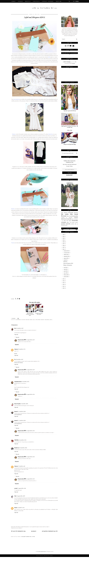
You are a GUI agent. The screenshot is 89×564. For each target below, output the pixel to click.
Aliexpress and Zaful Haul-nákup (39, 314)
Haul (34, 319)
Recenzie (47, 319)
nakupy (42, 319)
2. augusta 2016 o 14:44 (22, 488)
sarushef (15, 488)
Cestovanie (70, 212)
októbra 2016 (66, 254)
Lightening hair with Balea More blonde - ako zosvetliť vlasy (69, 126)
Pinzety (12, 242)
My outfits (64, 214)
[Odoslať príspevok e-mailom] (18, 318)
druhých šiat (50, 134)
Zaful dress (69, 183)
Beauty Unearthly (17, 403)
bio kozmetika (75, 216)
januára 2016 (66, 276)
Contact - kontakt (47, 1)
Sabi (15, 328)
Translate (73, 63)
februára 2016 (66, 274)
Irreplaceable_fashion (18, 381)
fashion (70, 220)
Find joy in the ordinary (18, 362)
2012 (64, 284)
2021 (64, 240)
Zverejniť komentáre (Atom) (28, 536)
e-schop (23, 319)
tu (21, 168)
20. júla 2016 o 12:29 (19, 328)
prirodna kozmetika (65, 224)
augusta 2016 (66, 258)
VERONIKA (16, 440)
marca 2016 (66, 273)
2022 (64, 238)
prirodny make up (74, 223)
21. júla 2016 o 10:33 (25, 381)
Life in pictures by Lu (44, 8)
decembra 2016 (66, 250)
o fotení (70, 222)
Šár (15, 359)
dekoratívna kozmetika (66, 219)
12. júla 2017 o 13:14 (20, 507)
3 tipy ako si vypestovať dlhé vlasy (69, 110)
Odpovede (17, 337)
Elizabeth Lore (16, 447)
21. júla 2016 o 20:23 (22, 411)
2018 (64, 245)
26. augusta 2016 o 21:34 (30, 456)
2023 (64, 236)
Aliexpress (18, 319)
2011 (63, 286)
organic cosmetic (75, 222)
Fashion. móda (28, 319)
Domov (14, 1)
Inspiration (76, 212)
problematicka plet (64, 225)
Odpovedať (16, 334)
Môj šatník (38, 319)
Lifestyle (35, 1)
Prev (62, 229)
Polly (15, 496)
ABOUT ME (58, 1)
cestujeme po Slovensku (66, 217)
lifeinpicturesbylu (21, 339)
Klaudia (15, 507)
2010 (64, 288)
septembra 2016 (66, 256)
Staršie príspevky (49, 531)
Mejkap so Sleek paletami (67, 265)
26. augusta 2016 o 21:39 (30, 339)
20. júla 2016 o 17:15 (21, 349)
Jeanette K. (16, 411)
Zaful (49, 57)
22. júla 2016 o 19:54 (22, 440)
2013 (64, 282)
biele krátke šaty (17, 99)
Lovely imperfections (18, 414)
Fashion (20, 1)
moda (67, 222)
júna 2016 (65, 267)
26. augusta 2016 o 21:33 (30, 479)
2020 (64, 242)
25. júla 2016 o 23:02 (23, 447)
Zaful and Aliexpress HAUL (68, 263)
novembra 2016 (66, 252)
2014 (64, 280)
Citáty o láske (69, 130)
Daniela (15, 353)
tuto (29, 274)
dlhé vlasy (66, 220)
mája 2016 (65, 269)
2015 (64, 279)
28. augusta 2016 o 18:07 (20, 496)
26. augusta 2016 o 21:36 (30, 394)
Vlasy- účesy (69, 216)
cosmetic (76, 217)
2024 (64, 234)
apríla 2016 (66, 271)
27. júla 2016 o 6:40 (21, 466)
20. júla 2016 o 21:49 (19, 359)
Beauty (27, 1)
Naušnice (14, 134)
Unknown (16, 349)
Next (76, 229)
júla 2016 (65, 260)
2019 (64, 243)
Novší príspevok (19, 531)
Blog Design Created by (45, 555)
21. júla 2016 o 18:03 (24, 403)
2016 (64, 249)
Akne (62, 212)
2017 (64, 247)
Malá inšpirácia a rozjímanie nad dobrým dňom (30, 314)
